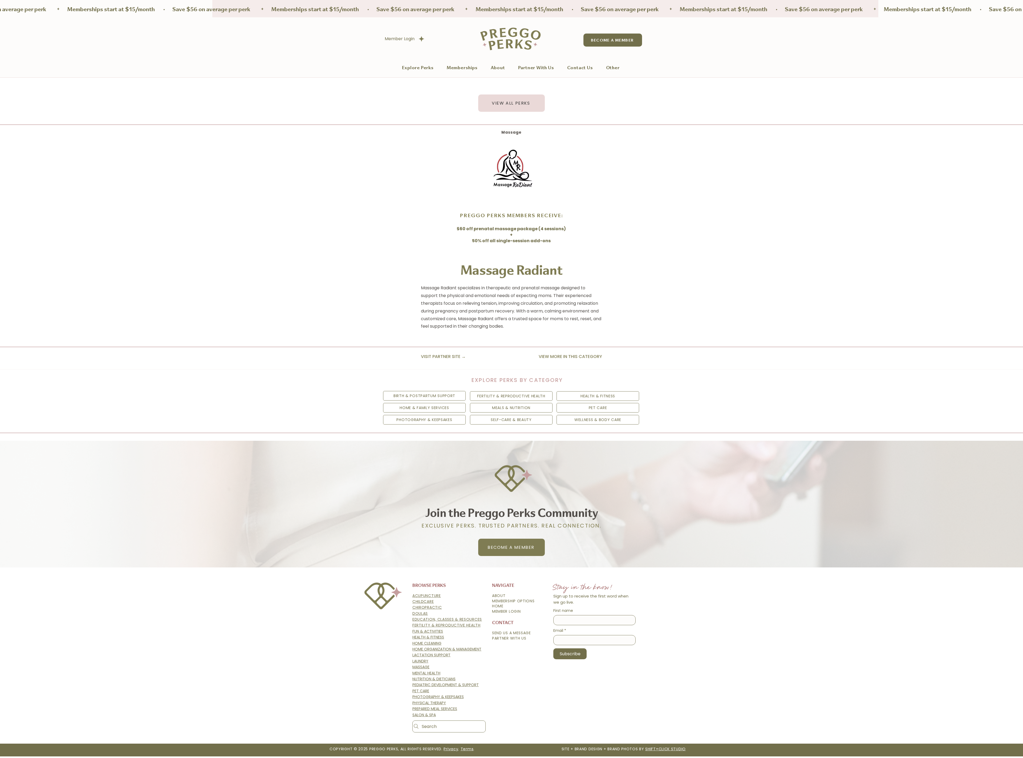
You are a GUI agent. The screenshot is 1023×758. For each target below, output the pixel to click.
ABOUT (499, 595)
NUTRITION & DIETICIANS (434, 679)
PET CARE (420, 691)
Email (559, 630)
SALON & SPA (424, 715)
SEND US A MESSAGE (511, 633)
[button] (462, 67)
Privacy (451, 749)
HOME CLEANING (426, 643)
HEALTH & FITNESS (428, 637)
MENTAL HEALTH (426, 673)
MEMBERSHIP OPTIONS (513, 601)
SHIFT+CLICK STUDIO (665, 749)
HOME (498, 606)
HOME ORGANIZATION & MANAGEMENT (446, 649)
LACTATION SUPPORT (431, 655)
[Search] (636, 39)
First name (563, 610)
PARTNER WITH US (509, 638)
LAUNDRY (420, 661)
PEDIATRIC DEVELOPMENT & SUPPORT (445, 684)
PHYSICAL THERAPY (429, 703)
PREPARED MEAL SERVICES (434, 708)
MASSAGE (420, 667)
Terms (467, 749)
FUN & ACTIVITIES (427, 631)
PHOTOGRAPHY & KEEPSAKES (438, 696)
